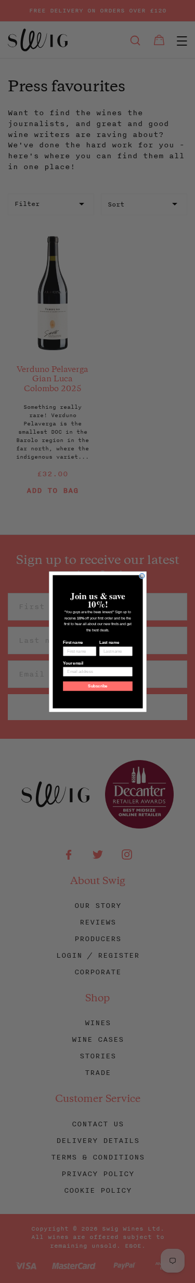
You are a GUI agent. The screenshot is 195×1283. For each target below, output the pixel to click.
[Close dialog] (142, 575)
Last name (109, 642)
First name (73, 642)
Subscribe (98, 686)
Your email (73, 663)
